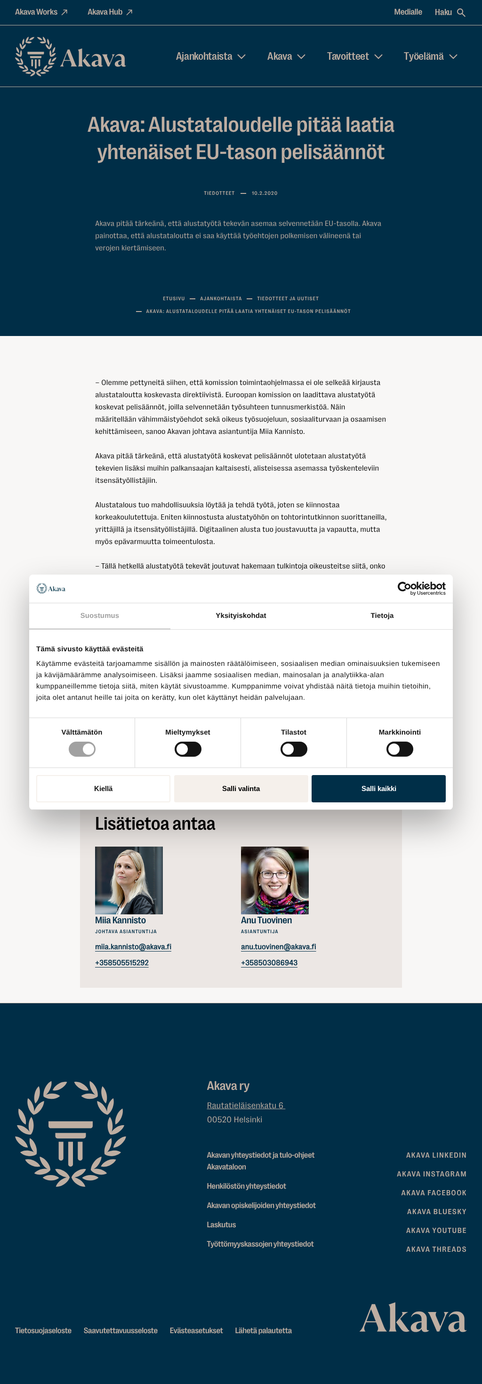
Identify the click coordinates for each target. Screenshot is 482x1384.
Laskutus (221, 1225)
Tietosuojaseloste (43, 1331)
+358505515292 (122, 962)
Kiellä (103, 788)
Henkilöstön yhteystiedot (246, 1186)
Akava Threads (436, 1249)
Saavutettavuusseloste (121, 1331)
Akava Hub (105, 12)
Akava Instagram (432, 1174)
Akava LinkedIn (436, 1155)
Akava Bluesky (437, 1212)
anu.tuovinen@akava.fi (278, 946)
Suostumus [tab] (100, 615)
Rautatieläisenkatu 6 (246, 1106)
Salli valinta (241, 788)
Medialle (408, 12)
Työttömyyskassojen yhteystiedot (260, 1244)
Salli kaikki (379, 788)
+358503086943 (269, 962)
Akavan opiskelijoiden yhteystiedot (261, 1205)
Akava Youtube (436, 1230)
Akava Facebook (434, 1193)
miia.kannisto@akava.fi (133, 946)
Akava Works (36, 12)
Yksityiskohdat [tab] (241, 615)
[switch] (188, 747)
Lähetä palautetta (263, 1331)
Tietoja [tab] (382, 615)
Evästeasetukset (196, 1331)
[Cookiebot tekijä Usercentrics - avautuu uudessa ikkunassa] (404, 588)
